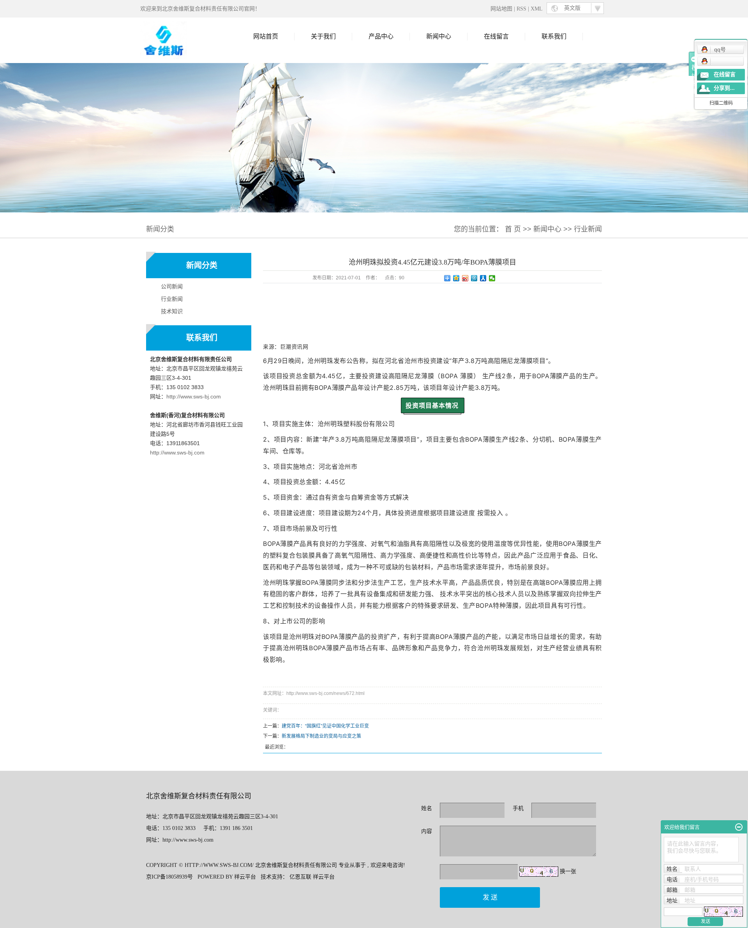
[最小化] (739, 827)
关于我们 (323, 36)
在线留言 (496, 36)
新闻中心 (438, 36)
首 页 (513, 229)
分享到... (724, 88)
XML (537, 9)
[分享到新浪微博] (465, 278)
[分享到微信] (492, 278)
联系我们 (554, 36)
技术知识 (172, 311)
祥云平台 (245, 877)
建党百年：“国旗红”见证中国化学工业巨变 (325, 726)
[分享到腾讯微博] (474, 278)
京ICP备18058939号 (169, 877)
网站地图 (502, 9)
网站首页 (265, 36)
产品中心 (381, 36)
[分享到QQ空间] (456, 278)
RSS (521, 9)
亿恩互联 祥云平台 (312, 877)
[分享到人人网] (483, 278)
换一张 (568, 871)
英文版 (572, 8)
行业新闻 (588, 229)
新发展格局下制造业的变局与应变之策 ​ (322, 736)
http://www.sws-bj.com (193, 396)
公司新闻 (172, 286)
